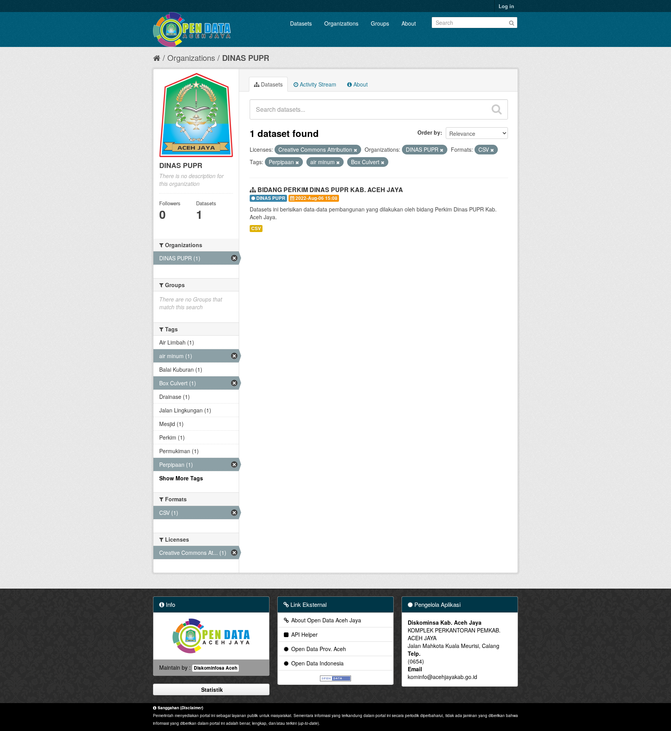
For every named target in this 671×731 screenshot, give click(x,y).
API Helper (304, 634)
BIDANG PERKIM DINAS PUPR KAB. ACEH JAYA (330, 189)
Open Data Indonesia (317, 663)
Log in (506, 6)
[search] (496, 109)
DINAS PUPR (245, 57)
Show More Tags (181, 478)
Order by (428, 132)
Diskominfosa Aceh (215, 668)
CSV (256, 228)
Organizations (341, 23)
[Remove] (355, 150)
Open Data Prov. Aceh (318, 649)
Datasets (301, 23)
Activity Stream (317, 84)
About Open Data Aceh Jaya (325, 620)
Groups (380, 23)
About (409, 23)
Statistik (211, 689)
